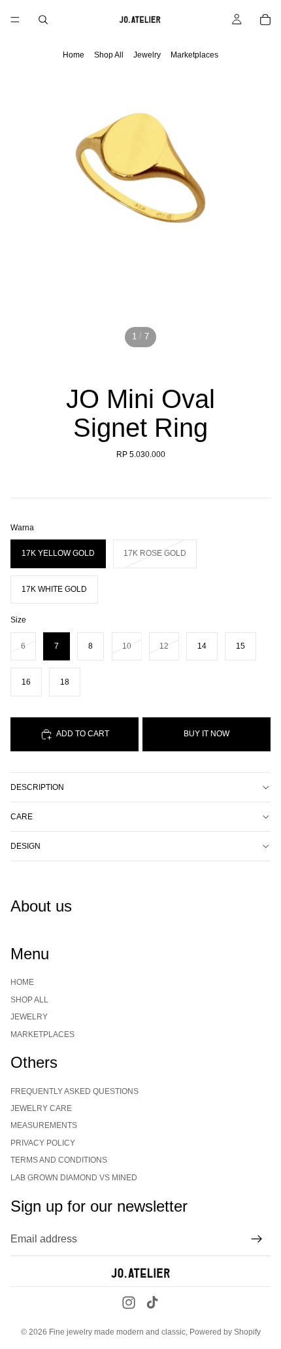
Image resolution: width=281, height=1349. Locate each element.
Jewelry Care (41, 1108)
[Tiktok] (152, 1302)
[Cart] (265, 19)
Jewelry (147, 55)
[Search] (43, 19)
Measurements (43, 1126)
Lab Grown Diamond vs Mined (73, 1177)
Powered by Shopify (225, 1332)
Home (73, 55)
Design (25, 846)
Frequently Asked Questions (74, 1091)
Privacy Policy (42, 1143)
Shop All (109, 55)
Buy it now (206, 733)
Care (21, 816)
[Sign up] (257, 1239)
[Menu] (15, 20)
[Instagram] (129, 1302)
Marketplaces (194, 55)
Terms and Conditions (58, 1160)
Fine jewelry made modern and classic (117, 1332)
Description (37, 787)
